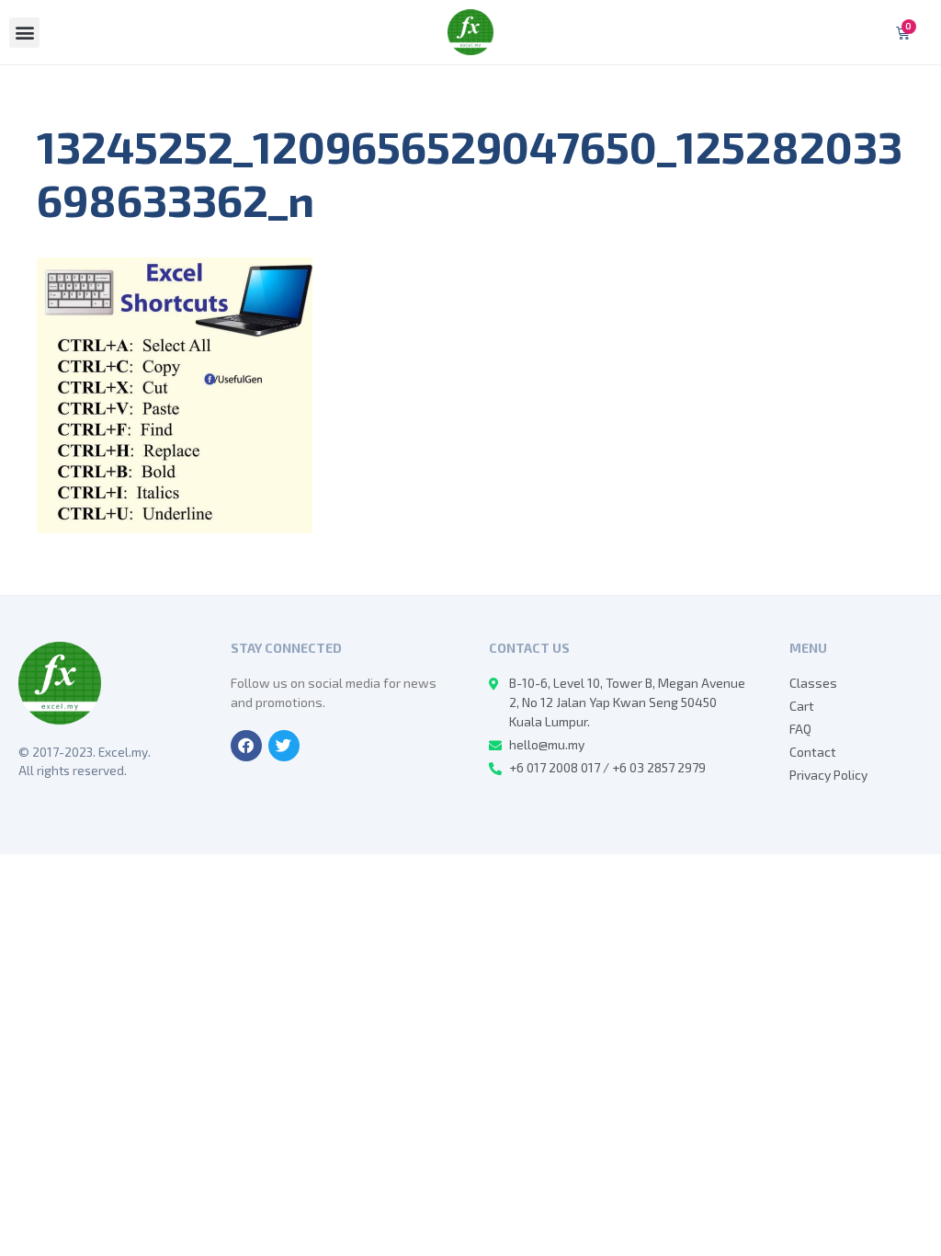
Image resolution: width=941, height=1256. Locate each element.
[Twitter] (284, 745)
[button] (24, 32)
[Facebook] (246, 745)
